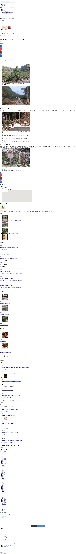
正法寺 (3, 486)
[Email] (38, 54)
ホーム (3, 9)
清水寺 (3, 497)
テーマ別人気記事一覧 (5, 11)
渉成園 (3, 460)
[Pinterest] (38, 52)
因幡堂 (3, 471)
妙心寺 (3, 496)
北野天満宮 (4, 456)
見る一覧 (3, 35)
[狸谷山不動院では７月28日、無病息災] (10, 523)
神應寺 (3, 483)
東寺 (3, 469)
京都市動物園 (4, 459)
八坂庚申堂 (4, 502)
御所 (3, 473)
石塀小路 (3, 503)
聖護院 (3, 477)
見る (3, 20)
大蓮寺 (3, 470)
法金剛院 (3, 472)
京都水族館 (4, 499)
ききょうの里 (4, 463)
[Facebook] (38, 46)
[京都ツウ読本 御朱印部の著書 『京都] (10, 524)
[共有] (38, 56)
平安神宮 (3, 453)
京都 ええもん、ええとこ (8, 533)
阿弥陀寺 (3, 501)
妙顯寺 (3, 485)
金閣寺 (3, 488)
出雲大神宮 (4, 474)
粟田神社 (3, 490)
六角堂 (3, 457)
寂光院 (3, 462)
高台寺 (3, 465)
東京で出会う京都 (7, 537)
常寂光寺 (3, 495)
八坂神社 (3, 464)
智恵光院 (3, 466)
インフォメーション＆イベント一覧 (7, 12)
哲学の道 (3, 509)
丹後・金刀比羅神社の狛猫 (17, 220)
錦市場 (3, 487)
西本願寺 (3, 461)
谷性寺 (3, 475)
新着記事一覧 (4, 10)
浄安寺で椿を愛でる (16, 233)
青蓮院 (3, 489)
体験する (5, 536)
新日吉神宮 (4, 508)
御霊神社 (3, 476)
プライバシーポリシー (5, 549)
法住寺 (3, 478)
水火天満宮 (4, 498)
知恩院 (3, 491)
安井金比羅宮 (4, 504)
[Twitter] (38, 47)
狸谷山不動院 (4, 479)
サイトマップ (4, 16)
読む (4, 535)
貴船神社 (3, 482)
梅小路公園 (4, 500)
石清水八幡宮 (4, 458)
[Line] (38, 50)
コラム (3, 24)
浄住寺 (3, 484)
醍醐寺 (3, 510)
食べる (5, 534)
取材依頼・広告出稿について (6, 13)
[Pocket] (38, 49)
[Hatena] (38, 53)
